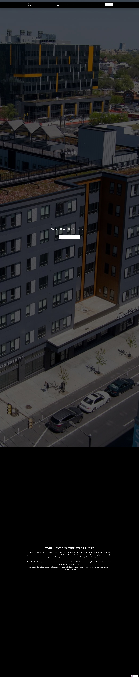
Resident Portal (99, 4)
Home (58, 4)
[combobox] (134, 676)
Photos (73, 4)
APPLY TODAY (69, 237)
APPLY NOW (109, 4)
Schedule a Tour (90, 4)
